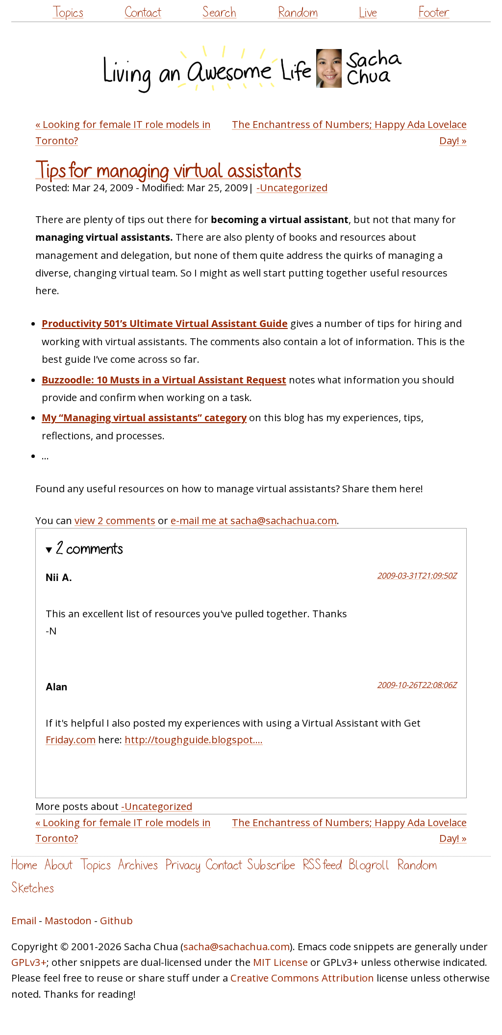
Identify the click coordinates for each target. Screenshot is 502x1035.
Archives (138, 865)
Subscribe (271, 865)
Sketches (32, 888)
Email (23, 920)
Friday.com (71, 739)
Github (116, 920)
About (59, 865)
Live (368, 12)
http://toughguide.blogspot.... (194, 739)
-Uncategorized (291, 187)
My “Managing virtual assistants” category (144, 417)
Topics (67, 12)
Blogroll (369, 865)
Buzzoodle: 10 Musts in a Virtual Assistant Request (164, 379)
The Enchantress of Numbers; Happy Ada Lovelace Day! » (349, 132)
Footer (434, 12)
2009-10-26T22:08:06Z (416, 684)
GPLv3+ (29, 962)
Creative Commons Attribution (302, 978)
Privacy (183, 865)
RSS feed (322, 865)
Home (24, 865)
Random (298, 12)
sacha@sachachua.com (236, 946)
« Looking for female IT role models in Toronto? (123, 132)
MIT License (280, 962)
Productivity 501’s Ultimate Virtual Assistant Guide (165, 323)
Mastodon (68, 920)
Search (219, 12)
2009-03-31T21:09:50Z (416, 575)
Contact (143, 12)
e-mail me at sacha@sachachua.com (254, 520)
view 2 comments (115, 520)
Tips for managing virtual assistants (168, 170)
